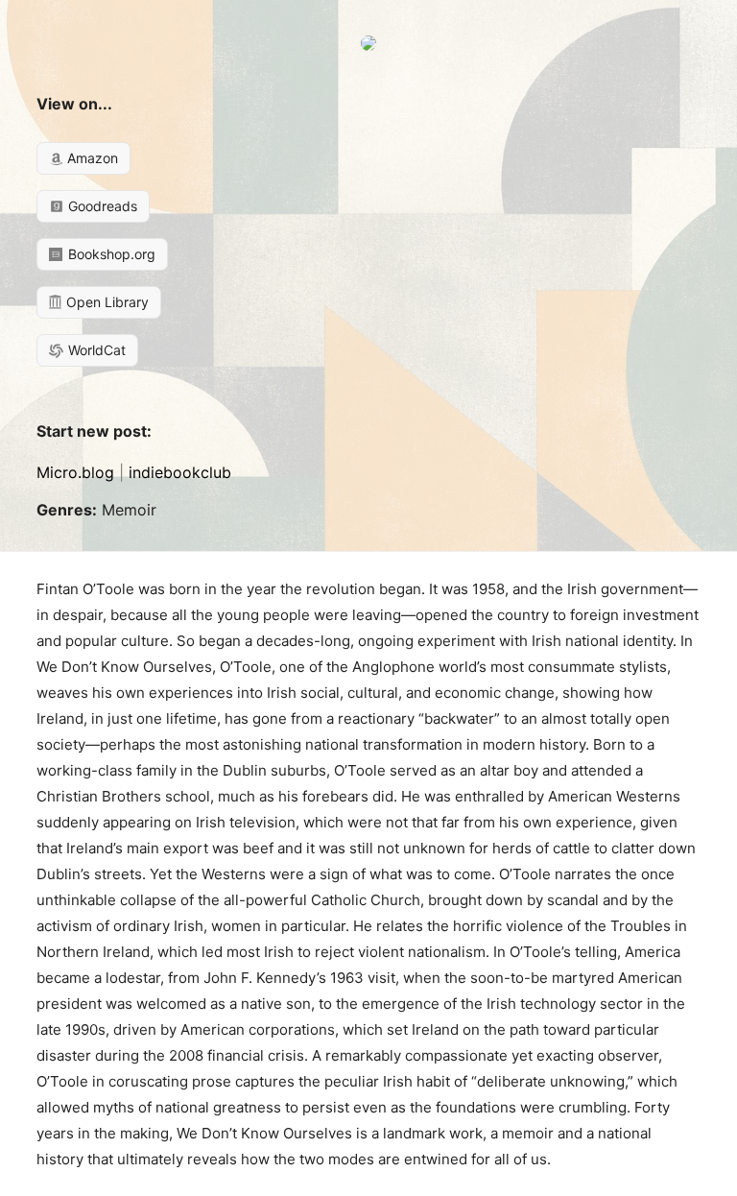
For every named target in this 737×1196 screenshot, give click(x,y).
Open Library (105, 302)
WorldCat (95, 350)
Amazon (90, 158)
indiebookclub (180, 472)
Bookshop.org (109, 254)
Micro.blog (75, 472)
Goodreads (100, 206)
